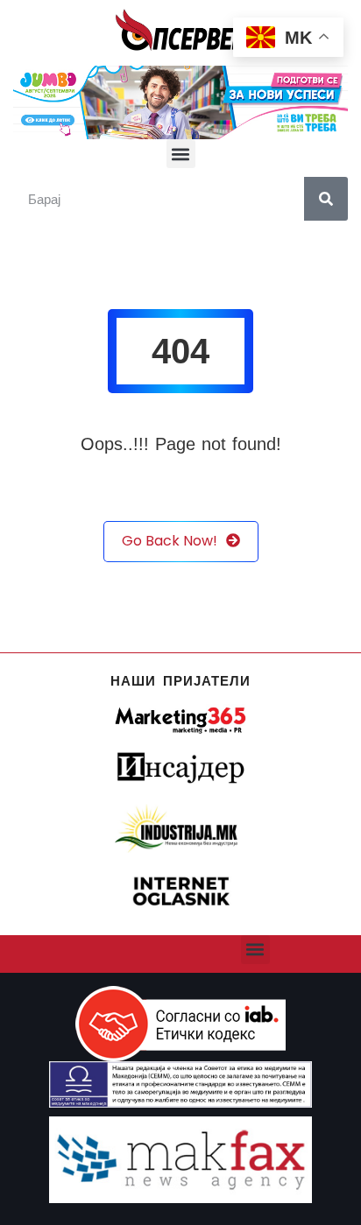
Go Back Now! (169, 541)
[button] (180, 153)
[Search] (326, 199)
